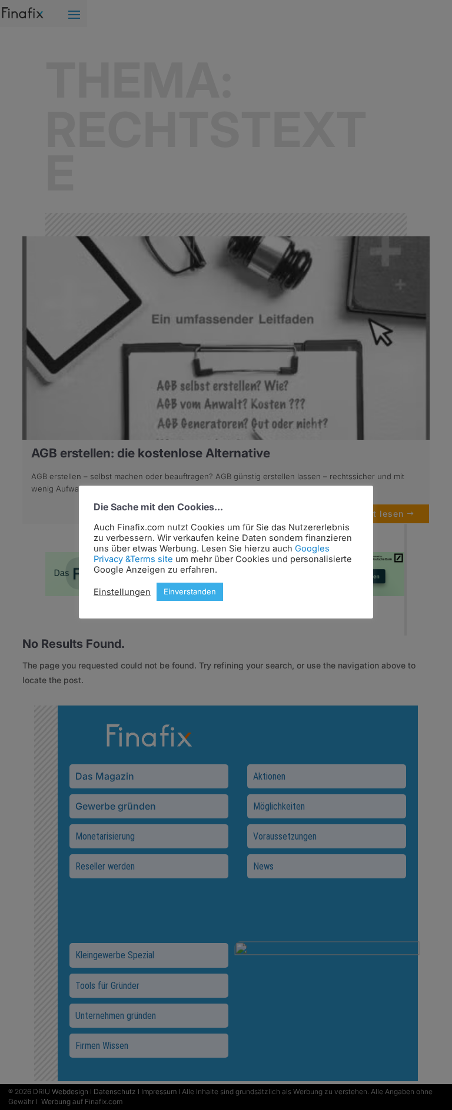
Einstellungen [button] (122, 592)
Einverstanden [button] (190, 591)
